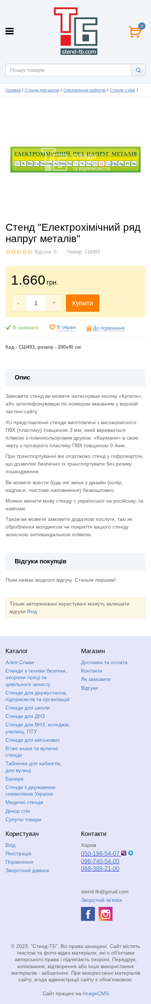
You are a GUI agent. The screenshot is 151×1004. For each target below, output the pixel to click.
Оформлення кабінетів (84, 90)
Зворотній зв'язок (101, 900)
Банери (14, 779)
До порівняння (109, 328)
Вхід (32, 611)
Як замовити (96, 679)
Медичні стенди (24, 802)
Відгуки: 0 (45, 252)
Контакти (91, 671)
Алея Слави (19, 662)
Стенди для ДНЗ (25, 716)
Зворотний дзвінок (27, 870)
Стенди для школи (42, 90)
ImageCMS (96, 993)
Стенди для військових (32, 740)
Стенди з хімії (122, 90)
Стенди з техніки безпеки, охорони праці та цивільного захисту (36, 677)
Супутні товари (23, 819)
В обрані (66, 327)
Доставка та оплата (104, 662)
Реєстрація (18, 853)
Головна (13, 90)
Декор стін (17, 811)
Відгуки (89, 688)
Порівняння (19, 862)
